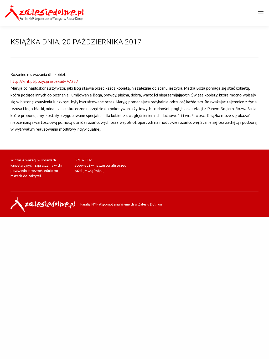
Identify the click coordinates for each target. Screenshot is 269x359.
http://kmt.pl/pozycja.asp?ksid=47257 (44, 81)
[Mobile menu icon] (260, 13)
